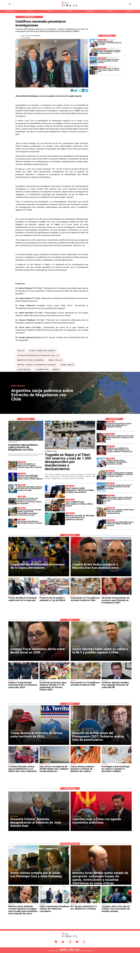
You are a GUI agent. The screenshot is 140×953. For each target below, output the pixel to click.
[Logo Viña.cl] (70, 6)
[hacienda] (117, 594)
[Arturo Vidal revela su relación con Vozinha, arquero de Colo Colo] (94, 70)
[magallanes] (25, 440)
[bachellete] (94, 43)
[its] (12, 488)
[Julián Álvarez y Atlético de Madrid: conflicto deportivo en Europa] (101, 450)
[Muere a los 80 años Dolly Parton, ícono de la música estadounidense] (101, 511)
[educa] (101, 425)
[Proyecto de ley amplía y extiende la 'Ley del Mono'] (54, 594)
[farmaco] (12, 523)
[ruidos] (12, 511)
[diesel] (23, 594)
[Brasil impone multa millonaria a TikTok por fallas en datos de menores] (101, 524)
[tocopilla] (85, 594)
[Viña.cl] (9, 5)
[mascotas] (12, 465)
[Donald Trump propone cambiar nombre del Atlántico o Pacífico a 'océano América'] (94, 52)
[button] (20, 351)
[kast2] (101, 438)
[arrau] (12, 477)
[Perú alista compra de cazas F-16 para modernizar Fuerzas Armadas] (94, 61)
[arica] (12, 500)
